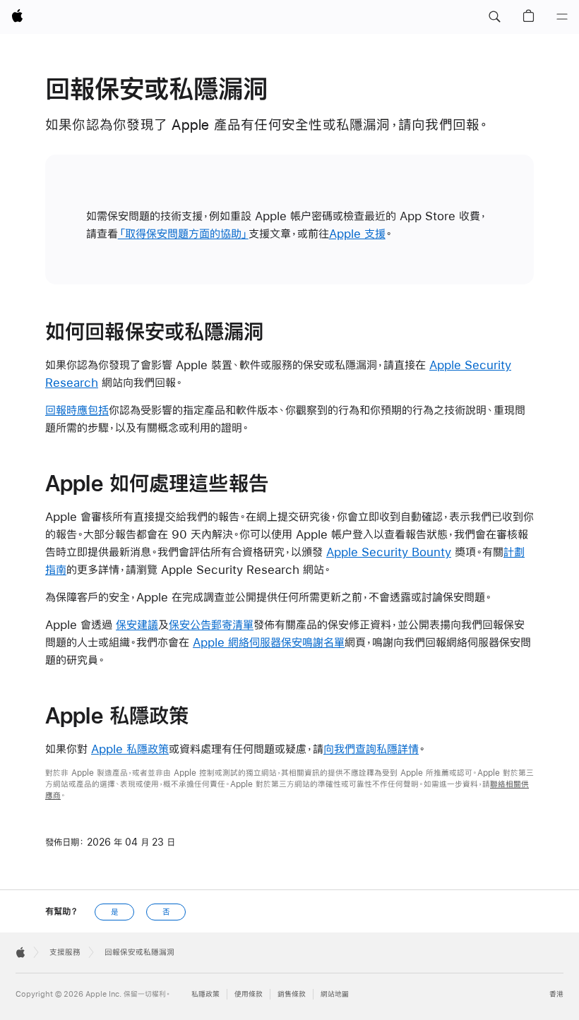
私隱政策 (205, 994)
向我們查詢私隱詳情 (371, 749)
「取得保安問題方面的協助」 (183, 233)
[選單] (562, 17)
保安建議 (137, 624)
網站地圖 (335, 994)
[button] (494, 17)
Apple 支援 (357, 233)
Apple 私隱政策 (130, 749)
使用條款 (248, 994)
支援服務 (64, 952)
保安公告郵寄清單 (211, 624)
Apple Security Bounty (388, 552)
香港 (556, 994)
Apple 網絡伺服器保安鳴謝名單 (269, 642)
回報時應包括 (77, 410)
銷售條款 (291, 994)
